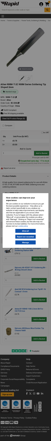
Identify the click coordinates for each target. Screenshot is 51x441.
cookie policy (23, 226)
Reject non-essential (25, 237)
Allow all (25, 231)
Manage (25, 242)
